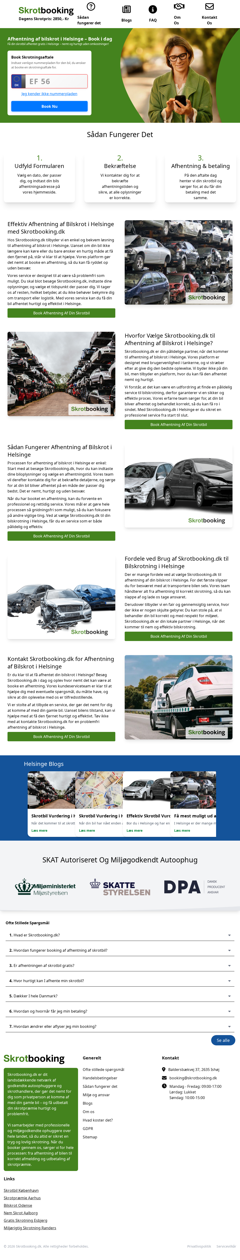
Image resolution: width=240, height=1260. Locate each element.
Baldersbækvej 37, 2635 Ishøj (193, 1069)
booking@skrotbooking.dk (193, 1078)
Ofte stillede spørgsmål (103, 1069)
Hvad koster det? (98, 1120)
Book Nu (49, 106)
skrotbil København (21, 1190)
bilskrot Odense (18, 1205)
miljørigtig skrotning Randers (30, 1227)
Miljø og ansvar (96, 1094)
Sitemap (90, 1137)
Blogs (88, 1103)
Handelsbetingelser (100, 1078)
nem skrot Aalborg (21, 1212)
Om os (88, 1111)
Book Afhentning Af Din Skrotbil (61, 313)
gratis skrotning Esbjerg (25, 1220)
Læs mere (39, 830)
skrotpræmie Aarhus (22, 1197)
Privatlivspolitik (199, 1246)
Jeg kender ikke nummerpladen (49, 93)
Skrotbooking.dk (28, 1246)
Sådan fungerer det (100, 1086)
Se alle (223, 1040)
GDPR (88, 1128)
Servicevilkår (226, 1246)
